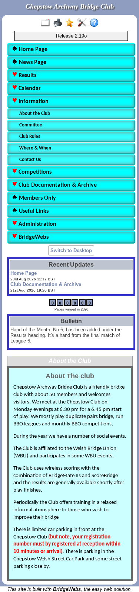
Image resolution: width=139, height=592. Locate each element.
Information (33, 101)
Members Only (36, 198)
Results (26, 75)
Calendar (29, 88)
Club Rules (29, 136)
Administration (36, 224)
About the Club (34, 113)
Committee (30, 125)
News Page (31, 62)
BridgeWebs (33, 237)
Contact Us (30, 159)
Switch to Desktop (71, 250)
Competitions (34, 172)
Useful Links (33, 211)
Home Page (32, 49)
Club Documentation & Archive (57, 185)
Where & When (35, 148)
